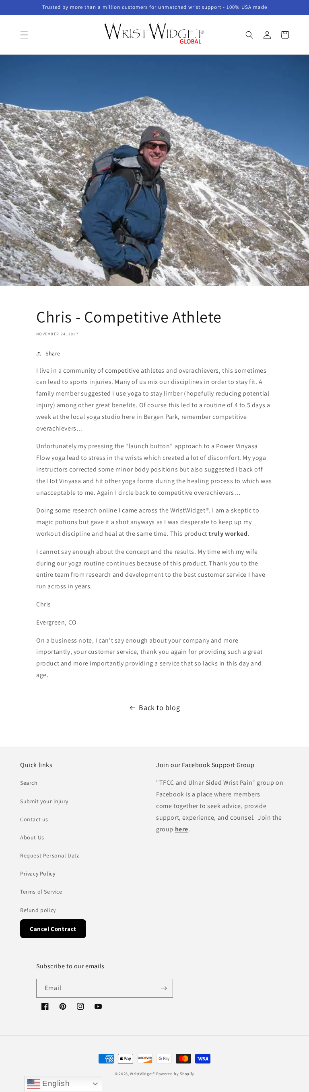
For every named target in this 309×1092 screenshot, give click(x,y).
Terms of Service (41, 891)
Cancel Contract (53, 929)
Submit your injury (44, 801)
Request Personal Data (50, 855)
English (55, 1083)
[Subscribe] (164, 988)
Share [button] (52, 353)
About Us (32, 837)
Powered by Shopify (175, 1073)
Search (29, 782)
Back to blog (159, 707)
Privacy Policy (37, 873)
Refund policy (38, 910)
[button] (24, 35)
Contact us (34, 819)
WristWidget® (142, 1073)
